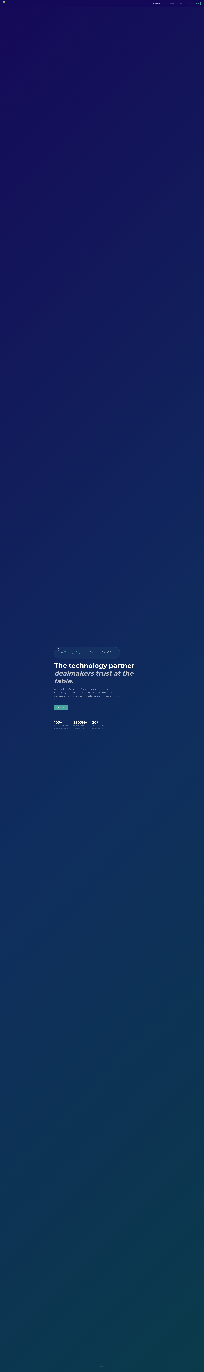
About (180, 3)
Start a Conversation (80, 708)
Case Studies (169, 3)
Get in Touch (193, 3)
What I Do (61, 708)
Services (156, 3)
